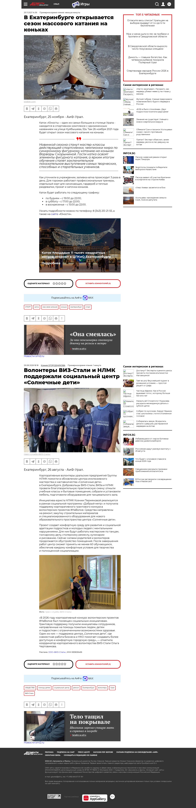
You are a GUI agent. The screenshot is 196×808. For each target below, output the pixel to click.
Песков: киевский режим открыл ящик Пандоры (151, 158)
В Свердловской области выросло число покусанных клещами (147, 47)
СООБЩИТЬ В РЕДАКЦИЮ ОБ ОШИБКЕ (80, 755)
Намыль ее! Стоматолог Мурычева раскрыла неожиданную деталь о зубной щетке (152, 403)
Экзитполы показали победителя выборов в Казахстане (151, 168)
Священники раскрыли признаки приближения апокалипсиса (151, 470)
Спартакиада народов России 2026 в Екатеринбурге (147, 72)
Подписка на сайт (65, 752)
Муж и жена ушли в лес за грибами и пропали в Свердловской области (147, 35)
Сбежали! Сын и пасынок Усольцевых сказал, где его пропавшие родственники (154, 132)
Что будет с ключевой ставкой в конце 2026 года (150, 460)
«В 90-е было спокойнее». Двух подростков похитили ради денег (152, 110)
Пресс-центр (84, 752)
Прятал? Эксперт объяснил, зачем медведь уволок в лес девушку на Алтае (152, 142)
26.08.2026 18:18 (31, 365)
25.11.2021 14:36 (30, 12)
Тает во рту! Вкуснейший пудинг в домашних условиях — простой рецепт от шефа (152, 383)
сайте (54, 214)
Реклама (49, 752)
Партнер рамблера (71, 797)
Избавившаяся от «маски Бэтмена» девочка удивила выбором (152, 440)
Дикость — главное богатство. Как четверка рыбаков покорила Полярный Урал (147, 60)
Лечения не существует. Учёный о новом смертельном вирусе (152, 120)
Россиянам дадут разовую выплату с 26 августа (153, 450)
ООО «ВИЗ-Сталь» (57, 652)
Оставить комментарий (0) (98, 283)
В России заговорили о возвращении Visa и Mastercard (153, 480)
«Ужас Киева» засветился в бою (150, 188)
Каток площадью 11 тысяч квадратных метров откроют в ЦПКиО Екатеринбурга (76, 255)
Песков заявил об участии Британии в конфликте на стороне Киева (152, 178)
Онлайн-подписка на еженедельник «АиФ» (137, 752)
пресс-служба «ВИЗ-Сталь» (37, 454)
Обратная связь (52, 755)
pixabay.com (30, 101)
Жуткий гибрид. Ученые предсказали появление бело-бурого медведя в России (154, 101)
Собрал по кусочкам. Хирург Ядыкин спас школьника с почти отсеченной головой (154, 413)
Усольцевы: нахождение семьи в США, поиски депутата (150, 199)
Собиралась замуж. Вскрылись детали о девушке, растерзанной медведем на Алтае (152, 423)
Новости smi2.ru (34, 356)
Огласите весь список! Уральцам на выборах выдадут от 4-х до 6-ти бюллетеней (147, 23)
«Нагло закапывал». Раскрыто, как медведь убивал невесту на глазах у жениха (153, 91)
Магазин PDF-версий (103, 752)
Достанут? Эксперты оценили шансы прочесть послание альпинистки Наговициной (154, 373)
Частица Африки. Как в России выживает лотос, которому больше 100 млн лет (153, 393)
